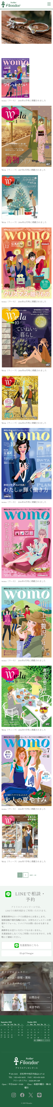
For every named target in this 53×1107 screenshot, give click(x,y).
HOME (5, 966)
